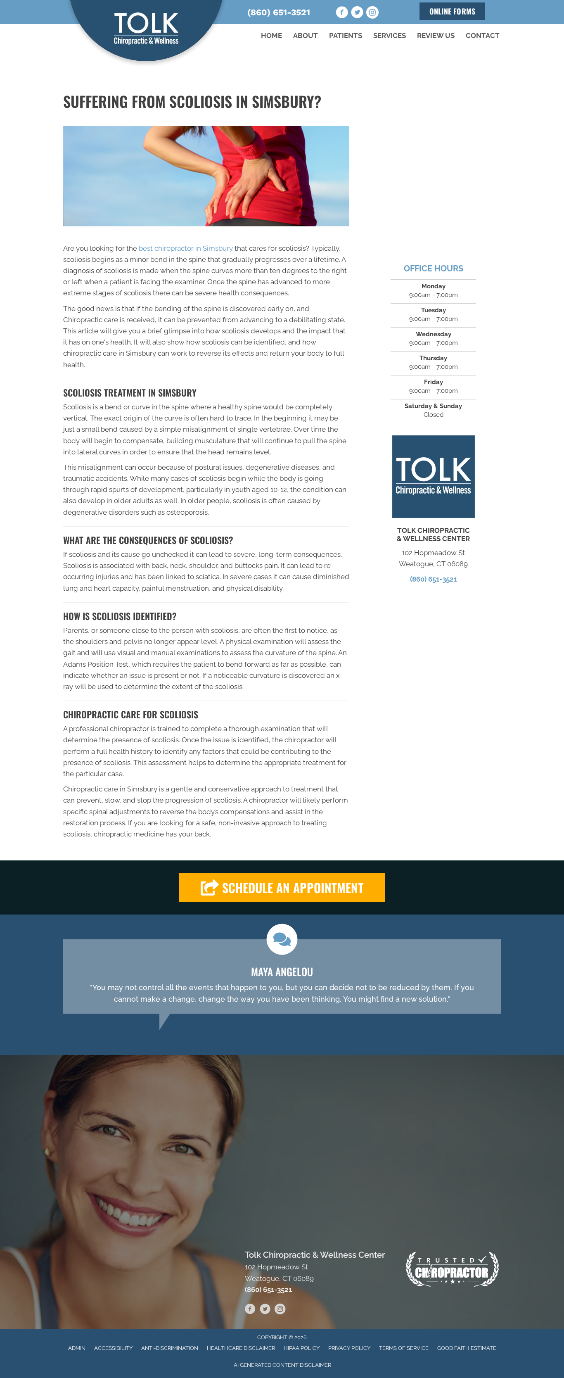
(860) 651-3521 (278, 12)
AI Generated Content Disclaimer (282, 1365)
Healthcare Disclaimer (241, 1348)
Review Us (436, 35)
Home (271, 35)
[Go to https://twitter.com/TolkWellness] (357, 13)
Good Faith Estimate (466, 1348)
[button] (282, 887)
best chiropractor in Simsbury (186, 248)
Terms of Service (404, 1348)
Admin (76, 1348)
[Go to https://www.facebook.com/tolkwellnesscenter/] (342, 13)
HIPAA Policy (302, 1348)
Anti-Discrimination (169, 1348)
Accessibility (113, 1348)
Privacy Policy (349, 1348)
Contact (483, 35)
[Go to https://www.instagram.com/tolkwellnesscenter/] (372, 13)
